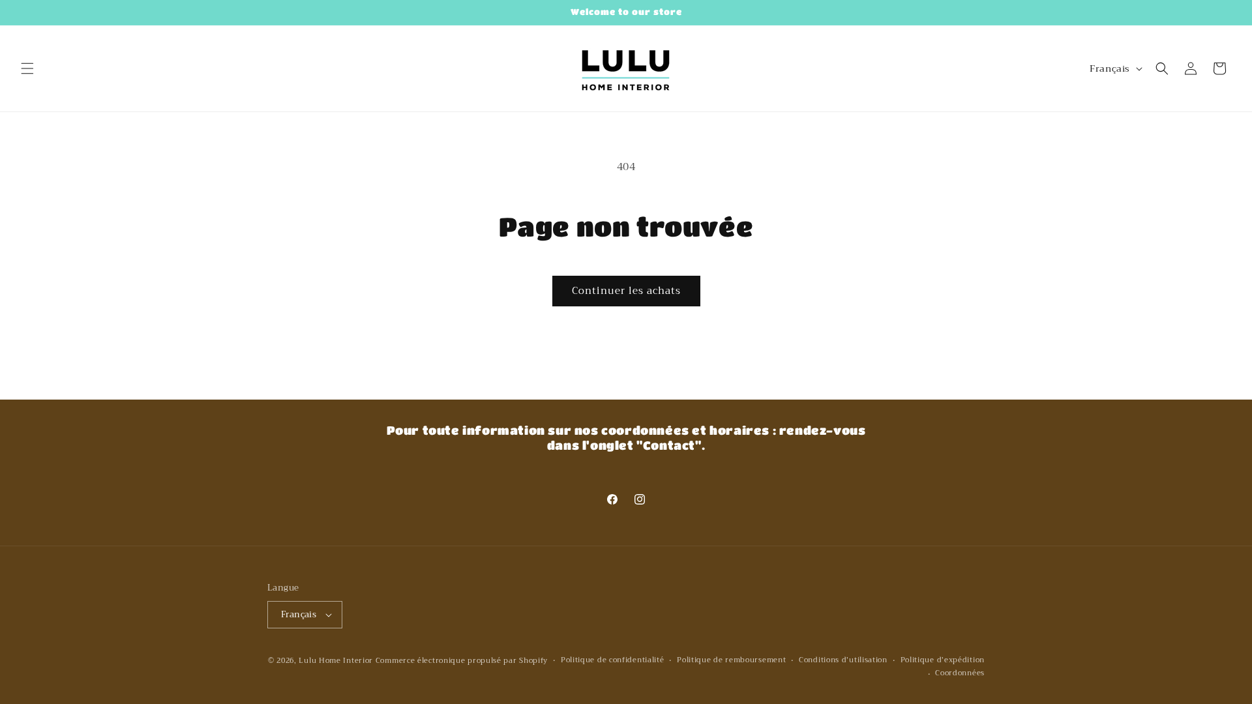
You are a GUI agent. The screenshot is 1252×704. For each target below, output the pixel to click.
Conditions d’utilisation (843, 660)
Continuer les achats (626, 290)
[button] (27, 68)
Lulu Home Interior (336, 660)
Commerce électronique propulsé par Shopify (462, 660)
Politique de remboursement (731, 660)
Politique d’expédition (943, 660)
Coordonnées (960, 673)
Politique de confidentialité (612, 660)
